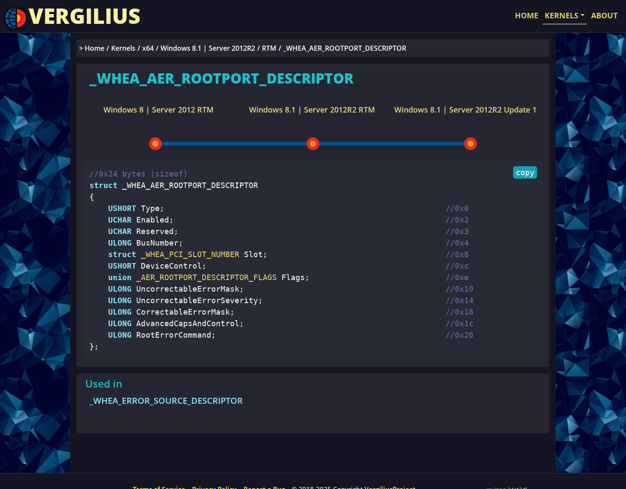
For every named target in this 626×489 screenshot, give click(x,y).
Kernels (123, 48)
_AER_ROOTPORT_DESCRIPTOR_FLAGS (204, 277)
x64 (148, 48)
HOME (526, 15)
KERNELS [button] (561, 15)
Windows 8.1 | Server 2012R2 (208, 48)
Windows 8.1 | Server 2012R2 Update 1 (465, 109)
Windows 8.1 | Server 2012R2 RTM (312, 109)
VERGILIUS (85, 15)
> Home (91, 48)
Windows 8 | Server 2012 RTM (158, 109)
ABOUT (604, 15)
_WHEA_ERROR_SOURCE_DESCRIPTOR (166, 400)
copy (525, 172)
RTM (269, 48)
